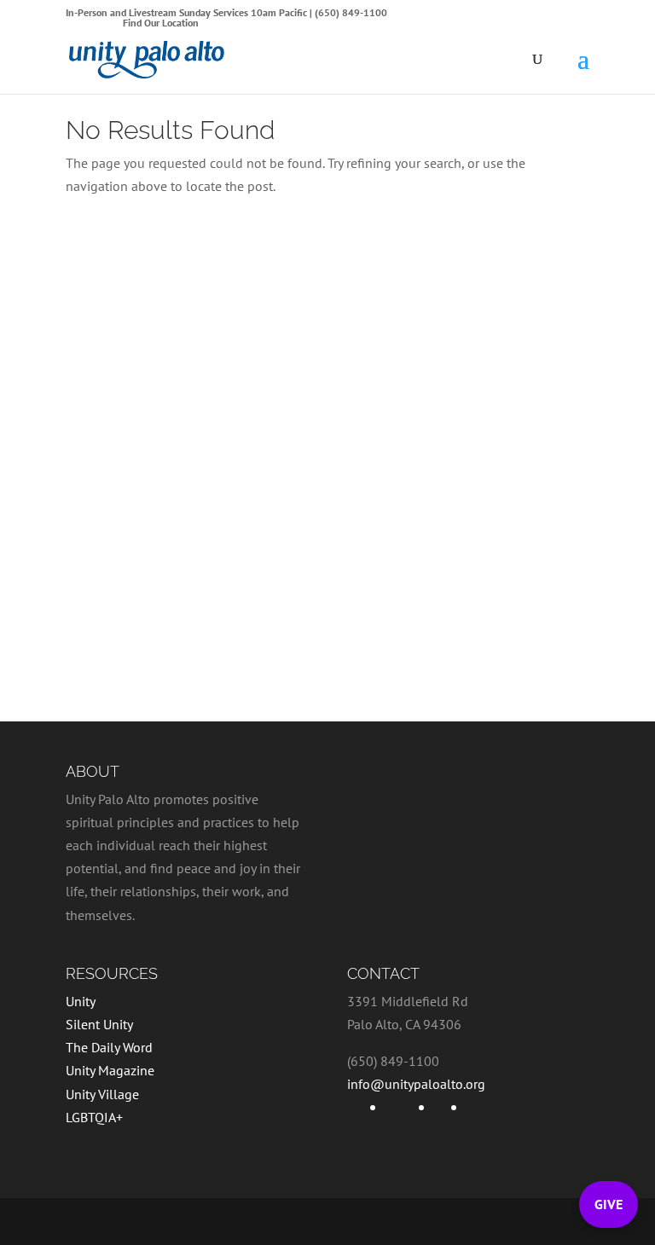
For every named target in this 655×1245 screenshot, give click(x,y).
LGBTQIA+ (94, 1117)
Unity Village (102, 1094)
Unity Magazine (110, 1070)
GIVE (608, 1204)
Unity (81, 1001)
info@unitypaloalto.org (416, 1083)
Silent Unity (99, 1024)
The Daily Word (109, 1047)
